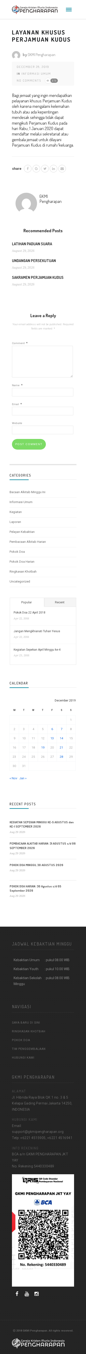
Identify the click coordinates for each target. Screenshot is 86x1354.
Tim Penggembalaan (29, 1049)
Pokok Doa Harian (22, 561)
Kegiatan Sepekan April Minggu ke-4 (37, 649)
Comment (19, 343)
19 (42, 747)
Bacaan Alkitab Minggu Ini (27, 492)
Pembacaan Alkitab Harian (28, 541)
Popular (26, 602)
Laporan (15, 522)
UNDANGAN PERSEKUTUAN (34, 260)
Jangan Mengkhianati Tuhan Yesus (37, 631)
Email (17, 404)
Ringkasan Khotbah (23, 571)
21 (61, 747)
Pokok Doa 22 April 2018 (29, 612)
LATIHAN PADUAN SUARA (32, 243)
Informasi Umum (36, 73)
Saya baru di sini (26, 1022)
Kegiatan (16, 512)
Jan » (23, 778)
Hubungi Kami (23, 1057)
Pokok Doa (17, 551)
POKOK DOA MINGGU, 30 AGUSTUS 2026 (36, 865)
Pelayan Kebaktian (22, 532)
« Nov (13, 778)
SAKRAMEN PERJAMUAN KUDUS (38, 277)
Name (17, 385)
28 (61, 756)
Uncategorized (20, 581)
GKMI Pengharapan (41, 54)
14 (61, 738)
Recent (59, 602)
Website (17, 423)
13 (52, 738)
